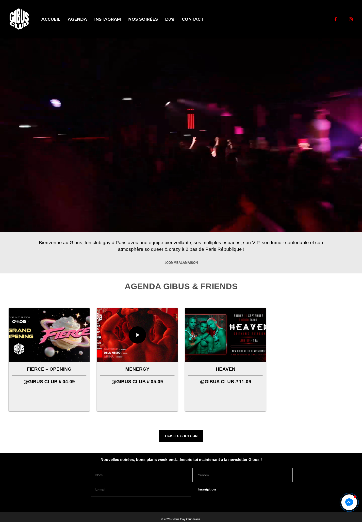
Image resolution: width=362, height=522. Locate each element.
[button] (181, 436)
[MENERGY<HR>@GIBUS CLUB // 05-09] (137, 350)
